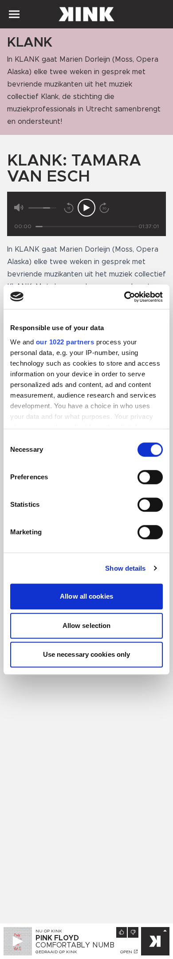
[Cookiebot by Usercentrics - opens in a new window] (124, 297)
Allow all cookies (86, 596)
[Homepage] (86, 14)
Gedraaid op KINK (56, 952)
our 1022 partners (65, 342)
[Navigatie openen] (14, 14)
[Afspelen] (86, 208)
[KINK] (155, 941)
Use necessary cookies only (86, 654)
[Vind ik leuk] (121, 932)
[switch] (150, 477)
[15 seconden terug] (68, 207)
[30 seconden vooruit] (104, 207)
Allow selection (87, 625)
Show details (125, 568)
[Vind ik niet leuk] (133, 932)
